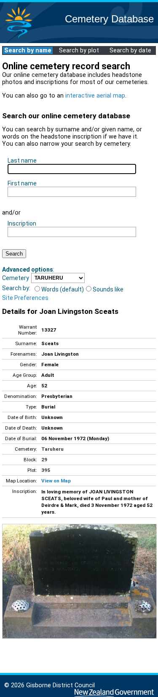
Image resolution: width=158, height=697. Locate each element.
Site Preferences (25, 297)
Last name (22, 160)
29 (44, 460)
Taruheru (52, 449)
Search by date (130, 50)
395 (45, 470)
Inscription (22, 223)
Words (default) (62, 289)
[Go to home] (18, 37)
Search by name (27, 50)
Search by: (16, 288)
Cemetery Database (109, 19)
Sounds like (108, 289)
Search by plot (79, 50)
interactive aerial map (95, 95)
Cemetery (15, 278)
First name (22, 183)
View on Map (56, 481)
